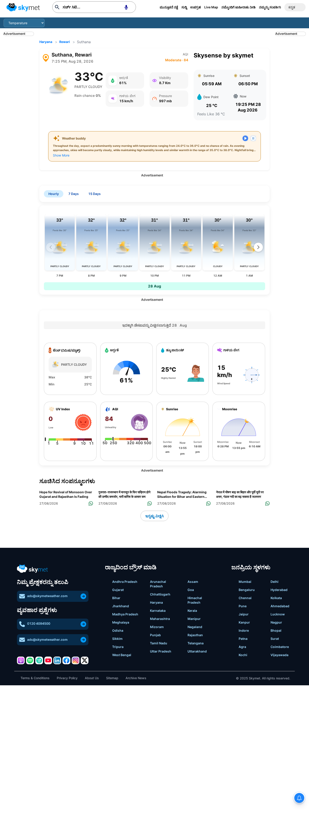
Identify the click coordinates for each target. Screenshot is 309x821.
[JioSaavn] (39, 660)
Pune (243, 606)
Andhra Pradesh (124, 582)
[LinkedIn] (57, 660)
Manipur (194, 619)
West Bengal (121, 655)
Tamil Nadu (158, 643)
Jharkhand (120, 606)
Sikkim (117, 639)
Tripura (118, 647)
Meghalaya (120, 622)
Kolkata (276, 598)
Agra (242, 647)
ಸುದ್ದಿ (184, 7)
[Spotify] (30, 660)
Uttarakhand (197, 651)
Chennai (245, 598)
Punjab (155, 635)
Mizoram (157, 627)
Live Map (211, 7)
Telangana (196, 643)
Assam (193, 582)
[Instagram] (75, 660)
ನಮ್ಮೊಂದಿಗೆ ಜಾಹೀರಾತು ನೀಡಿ (238, 7)
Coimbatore (280, 647)
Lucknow (278, 614)
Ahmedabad (280, 606)
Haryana (45, 42)
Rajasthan (195, 635)
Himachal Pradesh (195, 600)
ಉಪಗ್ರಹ (195, 7)
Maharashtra (160, 619)
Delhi (274, 582)
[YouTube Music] (48, 660)
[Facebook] (66, 660)
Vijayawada (279, 655)
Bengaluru (247, 590)
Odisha (117, 630)
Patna (243, 639)
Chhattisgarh (160, 594)
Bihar (116, 598)
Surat (275, 639)
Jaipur (244, 614)
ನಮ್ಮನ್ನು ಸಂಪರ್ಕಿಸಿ (270, 7)
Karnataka (158, 610)
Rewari (64, 42)
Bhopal (276, 630)
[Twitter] (84, 660)
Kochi (243, 655)
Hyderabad (279, 590)
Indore (244, 630)
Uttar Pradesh (160, 651)
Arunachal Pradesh (158, 584)
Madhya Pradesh (125, 614)
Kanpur (244, 622)
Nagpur (276, 622)
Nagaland (195, 627)
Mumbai (245, 582)
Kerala (192, 610)
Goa (191, 590)
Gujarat (118, 590)
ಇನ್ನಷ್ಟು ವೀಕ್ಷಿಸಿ (154, 516)
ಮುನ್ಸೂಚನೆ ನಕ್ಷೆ (169, 7)
